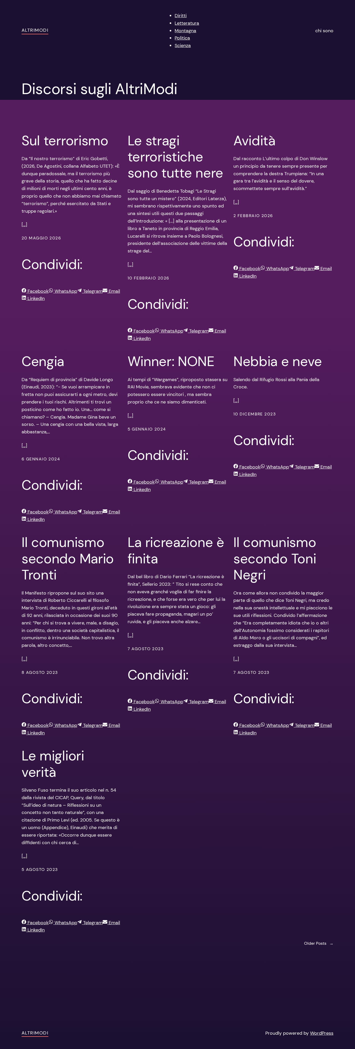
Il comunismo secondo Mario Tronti (68, 558)
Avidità (254, 141)
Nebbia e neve (277, 361)
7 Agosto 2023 (146, 648)
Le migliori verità (53, 764)
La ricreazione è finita (176, 550)
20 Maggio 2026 (41, 238)
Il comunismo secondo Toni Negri (274, 558)
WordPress (321, 1033)
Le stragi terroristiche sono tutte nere (175, 157)
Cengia (43, 361)
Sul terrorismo (65, 141)
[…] (24, 224)
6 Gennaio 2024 (41, 459)
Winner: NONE (171, 361)
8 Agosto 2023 (40, 672)
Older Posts (318, 943)
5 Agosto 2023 (40, 869)
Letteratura (187, 23)
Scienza (183, 45)
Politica (182, 38)
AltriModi (35, 30)
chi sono (324, 31)
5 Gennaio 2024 (147, 429)
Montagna (185, 31)
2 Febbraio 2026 (253, 215)
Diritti (181, 15)
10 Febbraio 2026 (148, 278)
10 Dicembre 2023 (254, 414)
